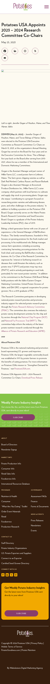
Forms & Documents (40, 506)
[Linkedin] (16, 51)
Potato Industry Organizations (14, 548)
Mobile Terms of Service (11, 646)
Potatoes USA (23, 643)
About (4, 438)
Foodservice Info (8, 478)
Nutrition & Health (9, 496)
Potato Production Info (11, 463)
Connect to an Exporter (11, 558)
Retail (3, 516)
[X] (37, 51)
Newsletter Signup (9, 449)
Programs (5, 490)
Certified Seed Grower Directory (15, 563)
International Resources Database (15, 483)
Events (34, 530)
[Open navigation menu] (46, 7)
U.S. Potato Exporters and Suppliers (16, 553)
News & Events (37, 514)
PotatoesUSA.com (22, 368)
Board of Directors (9, 444)
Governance (36, 490)
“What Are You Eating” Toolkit (14, 506)
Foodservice (6, 521)
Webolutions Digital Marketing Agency (26, 667)
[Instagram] (26, 51)
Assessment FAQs (39, 496)
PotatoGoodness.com (10, 650)
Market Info (6, 457)
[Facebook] (6, 51)
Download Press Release (32, 377)
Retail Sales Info (8, 473)
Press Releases (37, 520)
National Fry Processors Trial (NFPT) (21, 320)
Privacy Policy (37, 643)
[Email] (6, 58)
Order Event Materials (10, 511)
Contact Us (6, 536)
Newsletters (36, 525)
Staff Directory (7, 542)
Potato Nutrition (28, 650)
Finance (34, 501)
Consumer (5, 501)
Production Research (10, 526)
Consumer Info (7, 468)
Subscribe (18, 417)
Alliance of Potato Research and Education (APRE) (23, 330)
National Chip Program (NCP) (34, 317)
